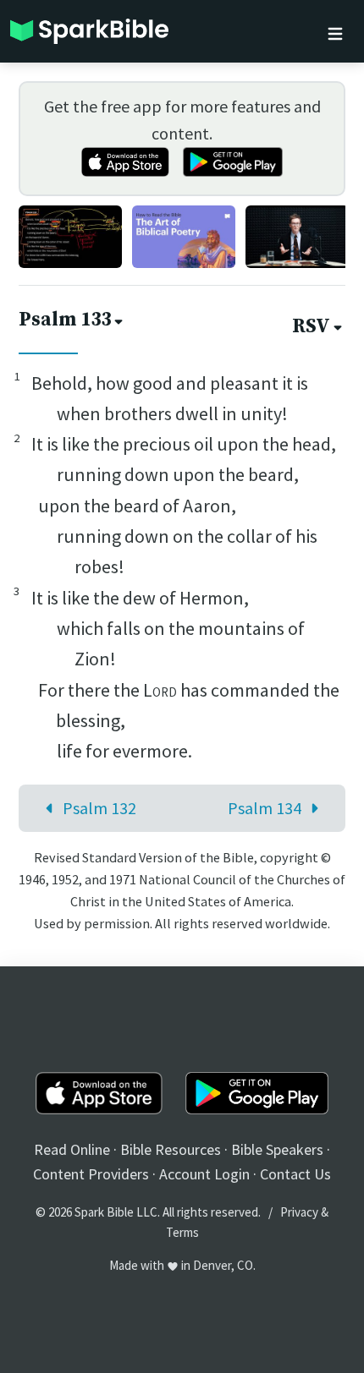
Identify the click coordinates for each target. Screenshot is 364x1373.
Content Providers (91, 1174)
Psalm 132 (99, 807)
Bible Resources (170, 1149)
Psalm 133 (65, 320)
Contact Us (295, 1174)
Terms (182, 1232)
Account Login (204, 1174)
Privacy (299, 1212)
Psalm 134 (264, 807)
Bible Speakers (277, 1149)
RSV (311, 327)
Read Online (72, 1149)
